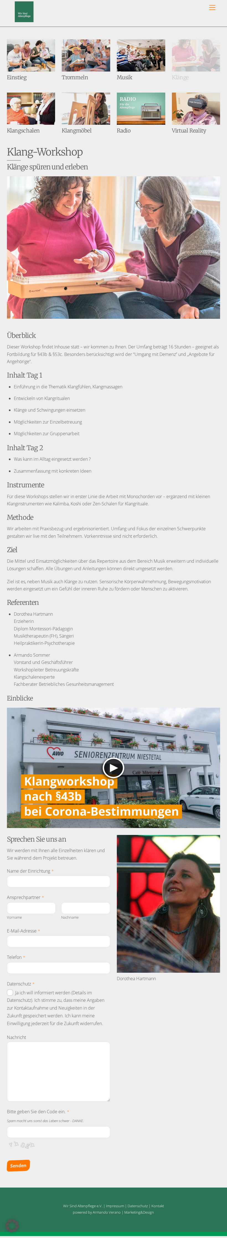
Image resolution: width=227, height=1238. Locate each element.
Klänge (180, 77)
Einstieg (17, 77)
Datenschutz (21, 984)
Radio (123, 130)
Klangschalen (23, 130)
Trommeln (75, 77)
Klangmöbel (76, 130)
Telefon (16, 957)
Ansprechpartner (25, 897)
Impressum (115, 1205)
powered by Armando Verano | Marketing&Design (113, 1212)
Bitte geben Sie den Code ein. (38, 1112)
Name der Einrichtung (30, 871)
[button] (12, 1226)
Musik (124, 77)
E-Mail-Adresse (23, 931)
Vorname (14, 917)
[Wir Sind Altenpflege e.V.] (24, 19)
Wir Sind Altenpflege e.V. (82, 1205)
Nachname (70, 917)
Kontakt (157, 1205)
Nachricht (16, 1037)
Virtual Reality (189, 130)
